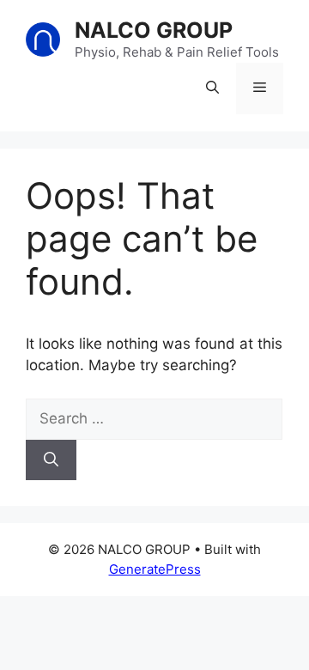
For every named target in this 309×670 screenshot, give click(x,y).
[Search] (51, 460)
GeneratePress (155, 569)
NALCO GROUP (154, 30)
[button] (212, 88)
